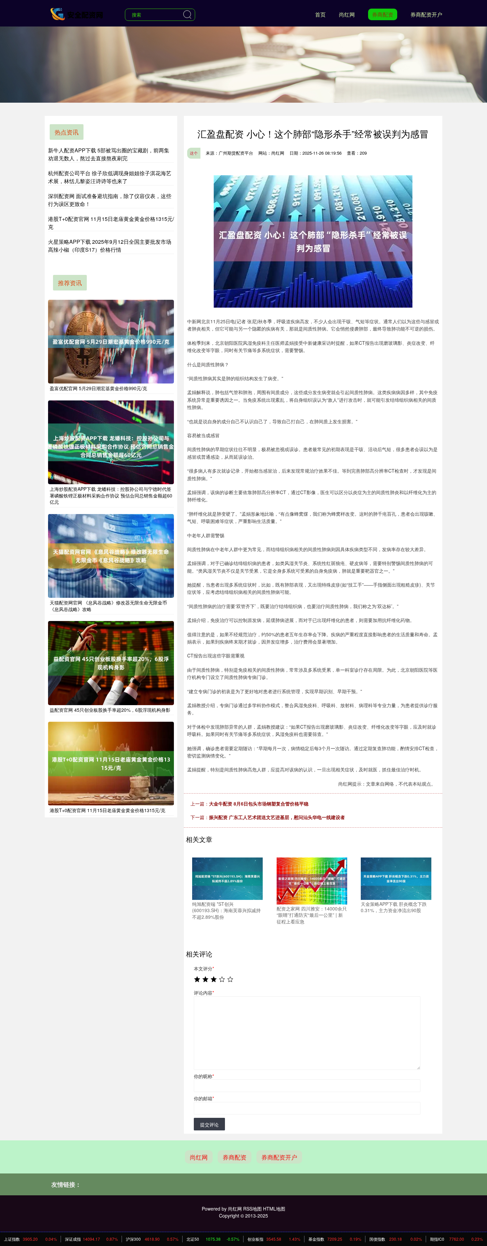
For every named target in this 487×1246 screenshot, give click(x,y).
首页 (320, 14)
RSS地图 (252, 1208)
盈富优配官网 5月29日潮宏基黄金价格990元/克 (98, 388)
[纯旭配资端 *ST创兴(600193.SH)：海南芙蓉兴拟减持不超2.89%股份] (227, 877)
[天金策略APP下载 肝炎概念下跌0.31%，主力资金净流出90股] (396, 877)
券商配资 (382, 14)
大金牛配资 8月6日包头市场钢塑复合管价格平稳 (258, 803)
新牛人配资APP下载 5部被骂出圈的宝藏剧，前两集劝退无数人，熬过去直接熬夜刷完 (108, 154)
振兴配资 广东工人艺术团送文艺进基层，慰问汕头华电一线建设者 (277, 817)
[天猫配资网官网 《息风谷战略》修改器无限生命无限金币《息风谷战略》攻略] (111, 556)
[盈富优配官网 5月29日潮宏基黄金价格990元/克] (111, 342)
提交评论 (209, 1124)
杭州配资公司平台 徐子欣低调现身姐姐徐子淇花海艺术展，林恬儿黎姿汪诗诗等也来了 (109, 177)
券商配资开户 (426, 14)
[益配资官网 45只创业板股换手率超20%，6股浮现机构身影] (111, 663)
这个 (194, 153)
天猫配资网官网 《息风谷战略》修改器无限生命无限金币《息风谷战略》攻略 (108, 605)
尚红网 (347, 14)
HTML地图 (274, 1208)
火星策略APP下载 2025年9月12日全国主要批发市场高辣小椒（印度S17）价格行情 (109, 245)
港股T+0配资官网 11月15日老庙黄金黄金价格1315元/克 (107, 810)
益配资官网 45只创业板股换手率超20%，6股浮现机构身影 (110, 709)
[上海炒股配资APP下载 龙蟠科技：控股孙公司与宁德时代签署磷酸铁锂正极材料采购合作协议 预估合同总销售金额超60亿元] (111, 442)
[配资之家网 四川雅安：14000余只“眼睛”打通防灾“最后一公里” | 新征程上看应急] (312, 880)
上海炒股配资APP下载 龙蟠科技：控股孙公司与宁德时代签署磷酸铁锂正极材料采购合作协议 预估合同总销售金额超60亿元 (111, 495)
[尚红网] (77, 14)
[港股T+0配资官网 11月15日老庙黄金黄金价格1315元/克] (111, 763)
